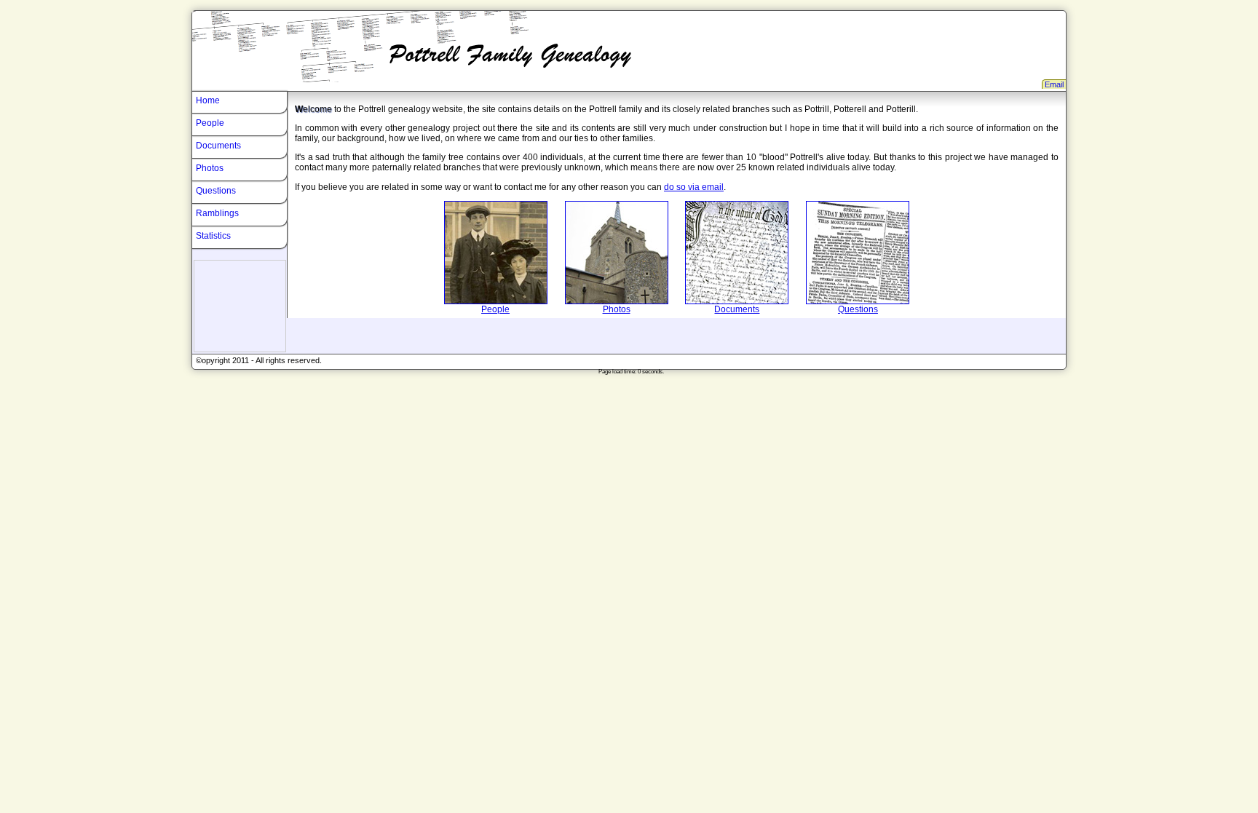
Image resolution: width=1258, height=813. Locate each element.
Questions (858, 309)
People (495, 309)
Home (208, 100)
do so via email (694, 187)
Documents (736, 309)
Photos (616, 309)
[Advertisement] (239, 306)
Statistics (213, 236)
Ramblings (217, 213)
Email (1054, 84)
